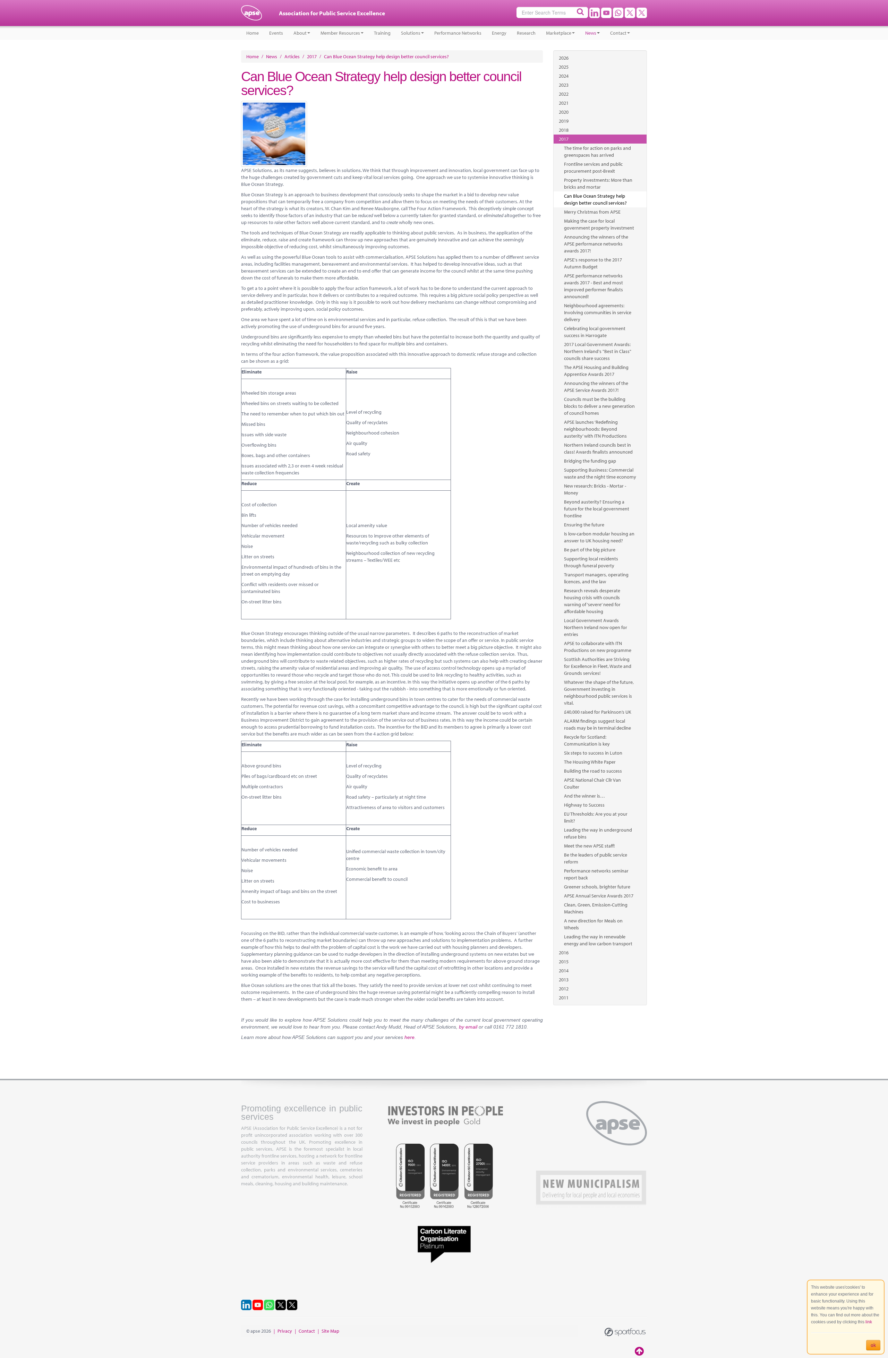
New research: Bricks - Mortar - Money (595, 489)
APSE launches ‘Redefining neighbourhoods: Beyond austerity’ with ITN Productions (595, 429)
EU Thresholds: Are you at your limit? (595, 817)
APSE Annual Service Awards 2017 (598, 896)
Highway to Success (584, 805)
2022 (564, 94)
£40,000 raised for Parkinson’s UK (597, 712)
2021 (564, 103)
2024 (564, 76)
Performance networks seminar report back (596, 874)
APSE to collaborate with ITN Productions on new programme (597, 646)
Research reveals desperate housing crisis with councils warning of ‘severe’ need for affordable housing (592, 600)
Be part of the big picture (589, 550)
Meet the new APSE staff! (589, 846)
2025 (564, 67)
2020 (564, 112)
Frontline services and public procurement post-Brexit (593, 167)
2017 (564, 139)
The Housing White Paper (590, 762)
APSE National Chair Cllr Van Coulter (592, 783)
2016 (564, 952)
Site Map (330, 1331)
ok (873, 1345)
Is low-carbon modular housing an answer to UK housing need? (599, 537)
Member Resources (340, 33)
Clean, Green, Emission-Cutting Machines (595, 908)
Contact (618, 33)
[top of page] (640, 1351)
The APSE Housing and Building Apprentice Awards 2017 (596, 370)
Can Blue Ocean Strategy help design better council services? (595, 199)
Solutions (410, 33)
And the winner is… (584, 796)
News (590, 33)
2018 (564, 130)
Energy (499, 33)
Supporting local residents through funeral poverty (591, 562)
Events (276, 33)
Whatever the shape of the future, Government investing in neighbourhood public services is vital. (599, 692)
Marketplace (558, 33)
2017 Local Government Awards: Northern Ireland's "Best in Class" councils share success (597, 351)
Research (526, 33)
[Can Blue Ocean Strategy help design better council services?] (392, 134)
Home (252, 33)
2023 (564, 85)
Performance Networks (457, 33)
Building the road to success (593, 771)
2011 (564, 998)
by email (468, 1027)
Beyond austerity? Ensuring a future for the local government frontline (596, 509)
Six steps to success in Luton (593, 753)
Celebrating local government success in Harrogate (594, 331)
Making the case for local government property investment (599, 224)
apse (251, 15)
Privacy (285, 1331)
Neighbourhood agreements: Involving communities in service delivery (597, 312)
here (409, 1037)
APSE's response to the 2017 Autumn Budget (593, 263)
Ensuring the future (584, 525)
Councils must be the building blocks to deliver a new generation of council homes (599, 406)
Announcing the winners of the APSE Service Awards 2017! (596, 386)
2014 (564, 971)
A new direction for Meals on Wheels (593, 924)
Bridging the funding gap (590, 461)
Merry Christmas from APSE (592, 212)
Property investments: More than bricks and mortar (598, 183)
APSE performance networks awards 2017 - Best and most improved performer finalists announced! (593, 286)
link (868, 1322)
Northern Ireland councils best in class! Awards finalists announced (598, 448)
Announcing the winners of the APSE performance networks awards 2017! (596, 244)
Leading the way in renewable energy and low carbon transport (598, 940)
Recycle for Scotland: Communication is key (587, 740)
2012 (564, 989)
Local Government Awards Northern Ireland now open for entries (595, 627)
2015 (564, 962)
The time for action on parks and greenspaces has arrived (597, 151)
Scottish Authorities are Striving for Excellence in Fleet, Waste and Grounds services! (597, 666)
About (300, 33)
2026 (564, 58)
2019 (564, 121)
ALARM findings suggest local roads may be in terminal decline (597, 724)
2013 (564, 980)
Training (382, 33)
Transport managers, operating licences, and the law (596, 578)
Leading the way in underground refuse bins (598, 833)
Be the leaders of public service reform (595, 858)
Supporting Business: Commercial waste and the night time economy (600, 473)
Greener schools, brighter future (597, 887)
